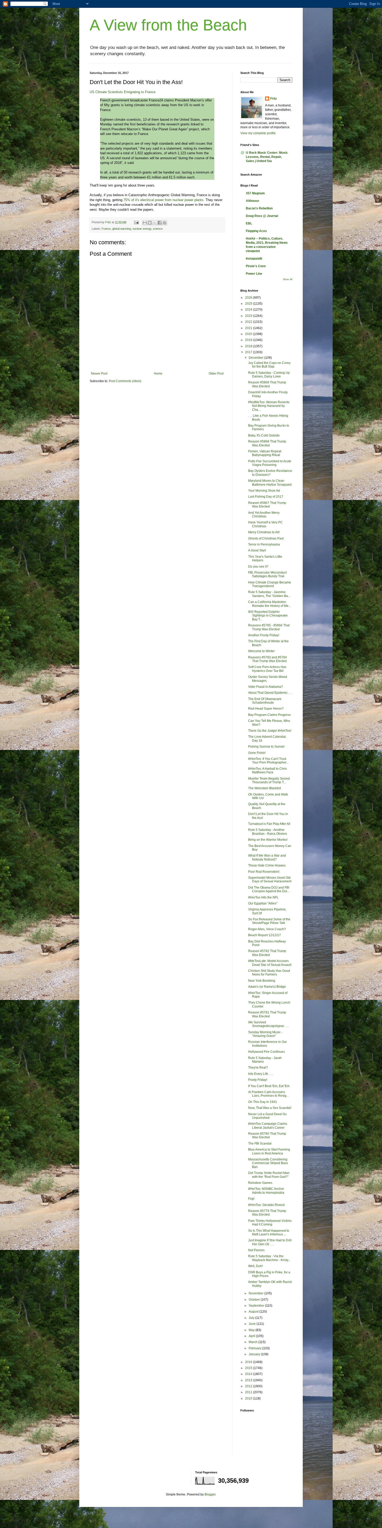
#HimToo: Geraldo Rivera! (266, 1205)
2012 (249, 1386)
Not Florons (256, 1250)
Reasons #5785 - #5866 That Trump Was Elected (268, 627)
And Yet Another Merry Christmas (264, 514)
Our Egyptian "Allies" (262, 903)
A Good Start (257, 550)
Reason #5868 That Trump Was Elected (267, 443)
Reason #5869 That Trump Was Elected (267, 384)
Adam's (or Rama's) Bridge (267, 986)
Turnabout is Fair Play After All (269, 824)
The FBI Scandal (260, 1143)
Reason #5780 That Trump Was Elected (267, 1135)
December (256, 357)
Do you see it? (258, 566)
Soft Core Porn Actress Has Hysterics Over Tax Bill (267, 668)
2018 (249, 346)
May (252, 1330)
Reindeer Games (260, 1183)
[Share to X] (154, 222)
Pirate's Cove (256, 266)
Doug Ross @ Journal (262, 216)
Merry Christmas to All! (264, 532)
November (256, 1293)
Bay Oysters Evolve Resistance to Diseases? (270, 472)
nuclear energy (142, 228)
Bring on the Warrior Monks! (267, 840)
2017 (249, 352)
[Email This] (144, 222)
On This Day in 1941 (262, 1102)
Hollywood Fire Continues (266, 1052)
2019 (249, 340)
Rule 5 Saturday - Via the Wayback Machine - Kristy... (269, 1258)
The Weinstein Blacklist (264, 788)
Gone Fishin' (257, 753)
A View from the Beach (168, 25)
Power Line (254, 273)
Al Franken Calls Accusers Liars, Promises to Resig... (268, 1093)
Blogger (210, 1494)
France (106, 228)
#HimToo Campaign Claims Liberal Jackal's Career (267, 1125)
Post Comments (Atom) (125, 381)
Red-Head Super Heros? (266, 708)
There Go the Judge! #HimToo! (269, 731)
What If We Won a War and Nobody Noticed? (267, 857)
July (252, 1318)
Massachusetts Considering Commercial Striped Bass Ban (268, 1163)
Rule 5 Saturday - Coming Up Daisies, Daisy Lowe (269, 374)
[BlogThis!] (149, 222)
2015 (249, 1368)
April (252, 1336)
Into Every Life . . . (260, 1074)
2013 (249, 1380)
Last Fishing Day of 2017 (265, 496)
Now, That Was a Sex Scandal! (269, 1108)
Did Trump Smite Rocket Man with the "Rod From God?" (268, 1174)
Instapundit (254, 258)
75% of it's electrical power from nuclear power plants (163, 200)
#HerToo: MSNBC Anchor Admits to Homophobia (266, 1190)
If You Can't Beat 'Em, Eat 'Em (268, 1086)
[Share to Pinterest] (164, 222)
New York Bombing (261, 981)
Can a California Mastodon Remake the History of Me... (269, 603)
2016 (249, 1362)
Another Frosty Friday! (263, 635)
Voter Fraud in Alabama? (265, 687)
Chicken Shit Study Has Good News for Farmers (269, 972)
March (253, 1342)
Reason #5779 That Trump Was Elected (267, 1212)
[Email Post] (136, 222)
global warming (121, 228)
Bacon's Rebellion (259, 208)
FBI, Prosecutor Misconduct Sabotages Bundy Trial (267, 574)
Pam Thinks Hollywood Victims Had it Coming (270, 1222)
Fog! (251, 1198)
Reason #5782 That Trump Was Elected (267, 952)
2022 (249, 322)
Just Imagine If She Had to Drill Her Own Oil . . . (270, 1242)
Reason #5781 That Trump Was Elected (267, 1014)
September (257, 1305)
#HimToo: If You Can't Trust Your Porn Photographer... (268, 760)
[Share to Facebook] (159, 222)
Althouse (252, 201)
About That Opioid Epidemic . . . (270, 693)
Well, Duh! (255, 1266)
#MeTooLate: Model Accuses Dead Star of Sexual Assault (269, 962)
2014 (249, 1374)
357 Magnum (255, 193)
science (158, 228)
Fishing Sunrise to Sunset (266, 746)
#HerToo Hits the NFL (263, 897)
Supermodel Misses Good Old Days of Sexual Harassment (269, 879)
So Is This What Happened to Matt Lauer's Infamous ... (268, 1232)
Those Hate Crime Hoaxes (267, 865)
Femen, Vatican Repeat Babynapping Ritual (264, 453)
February (255, 1348)
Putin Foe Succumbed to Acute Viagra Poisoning (269, 463)
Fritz (273, 98)
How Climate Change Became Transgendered (269, 584)
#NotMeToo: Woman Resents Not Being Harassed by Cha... (268, 406)
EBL (249, 223)
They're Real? (258, 1067)
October (255, 1299)
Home (158, 373)
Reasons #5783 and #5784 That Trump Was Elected (267, 659)
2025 (249, 303)
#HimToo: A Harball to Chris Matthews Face (267, 770)
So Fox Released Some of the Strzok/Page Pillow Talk (269, 921)
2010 (249, 1398)
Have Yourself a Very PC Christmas (265, 524)
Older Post (216, 373)
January (255, 1354)
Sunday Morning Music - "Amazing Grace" (265, 1034)
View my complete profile (258, 133)
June (252, 1324)
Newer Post (99, 373)
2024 (249, 309)
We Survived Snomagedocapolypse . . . (268, 1024)
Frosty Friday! (257, 1080)
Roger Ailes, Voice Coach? (267, 929)
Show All (287, 279)
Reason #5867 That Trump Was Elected (267, 504)
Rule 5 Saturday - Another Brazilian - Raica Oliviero (267, 831)
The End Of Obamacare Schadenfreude (264, 700)
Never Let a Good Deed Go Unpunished (267, 1116)
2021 (249, 328)
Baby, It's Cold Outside (264, 435)
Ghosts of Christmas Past (266, 538)
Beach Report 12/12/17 (264, 935)
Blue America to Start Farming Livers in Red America (269, 1151)
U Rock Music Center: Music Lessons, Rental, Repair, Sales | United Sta (267, 157)
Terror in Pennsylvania (264, 544)
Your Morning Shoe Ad (264, 490)
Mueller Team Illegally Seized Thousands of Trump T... (269, 780)
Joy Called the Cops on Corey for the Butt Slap (269, 364)
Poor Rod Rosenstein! (263, 872)
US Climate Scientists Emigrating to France (122, 92)
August (254, 1311)
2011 (249, 1392)
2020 (249, 334)
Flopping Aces (256, 231)
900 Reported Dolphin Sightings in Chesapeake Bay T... (268, 615)
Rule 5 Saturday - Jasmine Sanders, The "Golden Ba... (269, 594)
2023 (249, 316)
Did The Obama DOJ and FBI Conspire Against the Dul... (268, 889)
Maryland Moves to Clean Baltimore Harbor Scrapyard (270, 482)
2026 (249, 297)
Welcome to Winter (261, 651)
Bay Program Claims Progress (269, 715)
